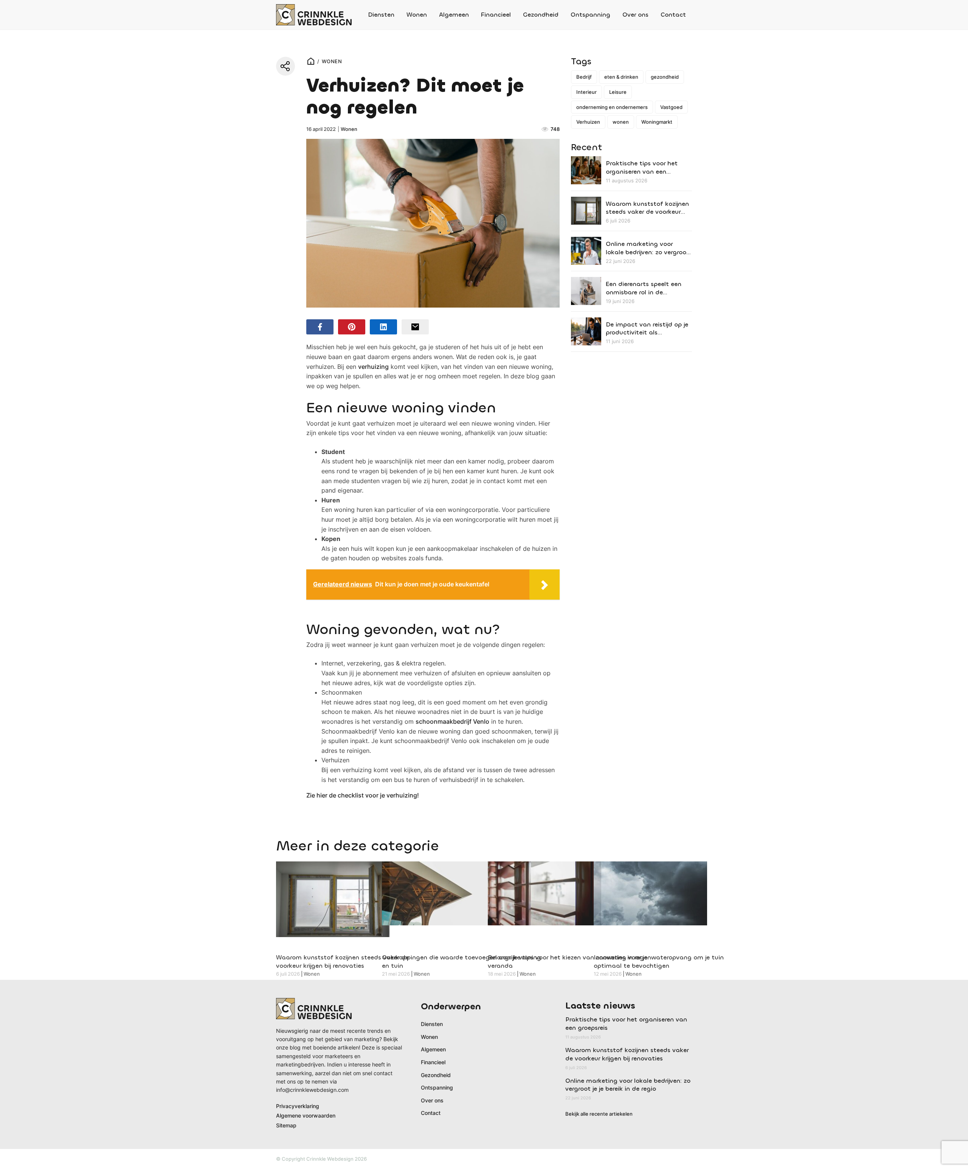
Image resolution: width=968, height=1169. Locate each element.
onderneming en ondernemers (612, 107)
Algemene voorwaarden (305, 1115)
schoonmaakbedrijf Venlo (452, 721)
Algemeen (454, 15)
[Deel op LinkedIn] (383, 326)
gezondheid (665, 77)
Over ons (635, 15)
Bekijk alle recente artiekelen (599, 1114)
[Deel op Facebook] (320, 326)
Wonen (416, 15)
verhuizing (373, 366)
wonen (621, 122)
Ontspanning (590, 15)
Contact (673, 15)
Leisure (618, 92)
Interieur (586, 92)
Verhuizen (588, 122)
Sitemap (286, 1125)
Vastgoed (671, 107)
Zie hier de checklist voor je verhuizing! (362, 795)
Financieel (496, 15)
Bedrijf (584, 77)
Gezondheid (540, 15)
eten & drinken (621, 77)
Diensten (381, 15)
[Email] (415, 326)
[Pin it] (351, 326)
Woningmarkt (656, 122)
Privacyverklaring (297, 1106)
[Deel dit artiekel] (285, 66)
